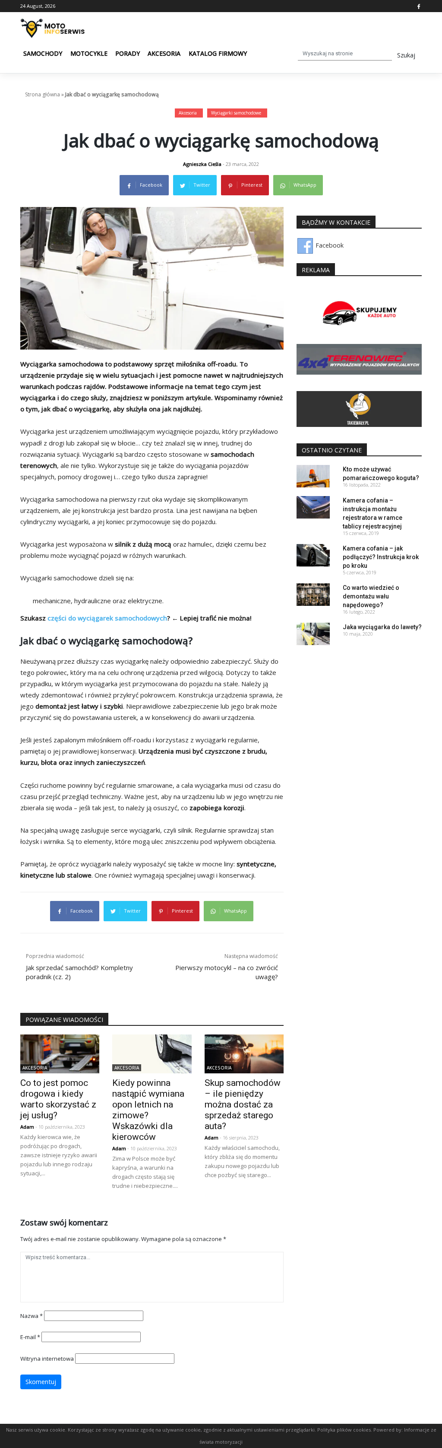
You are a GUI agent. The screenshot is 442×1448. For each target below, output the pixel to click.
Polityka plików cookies (344, 1429)
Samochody (42, 53)
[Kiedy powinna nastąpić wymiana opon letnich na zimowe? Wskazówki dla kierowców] (151, 1053)
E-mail (30, 1337)
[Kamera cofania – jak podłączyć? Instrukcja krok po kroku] (313, 555)
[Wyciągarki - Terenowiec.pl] (359, 359)
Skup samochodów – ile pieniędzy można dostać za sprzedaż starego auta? (243, 1104)
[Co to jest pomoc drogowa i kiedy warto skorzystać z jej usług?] (59, 1053)
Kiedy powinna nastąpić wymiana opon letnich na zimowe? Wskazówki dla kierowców (148, 1110)
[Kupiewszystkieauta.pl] (359, 314)
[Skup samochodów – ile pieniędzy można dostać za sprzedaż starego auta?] (244, 1053)
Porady (127, 53)
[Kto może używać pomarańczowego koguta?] (313, 475)
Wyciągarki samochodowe (236, 113)
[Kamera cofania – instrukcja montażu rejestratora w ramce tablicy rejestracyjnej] (313, 507)
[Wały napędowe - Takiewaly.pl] (359, 408)
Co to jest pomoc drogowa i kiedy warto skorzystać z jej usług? (58, 1099)
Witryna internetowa (47, 1358)
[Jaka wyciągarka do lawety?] (313, 633)
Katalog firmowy (218, 53)
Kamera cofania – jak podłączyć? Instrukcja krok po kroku (381, 557)
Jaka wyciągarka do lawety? (382, 627)
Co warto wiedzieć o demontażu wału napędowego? (371, 596)
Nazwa (31, 1316)
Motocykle (88, 53)
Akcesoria (164, 53)
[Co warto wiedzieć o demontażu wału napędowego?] (313, 594)
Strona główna (42, 94)
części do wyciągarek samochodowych (107, 618)
